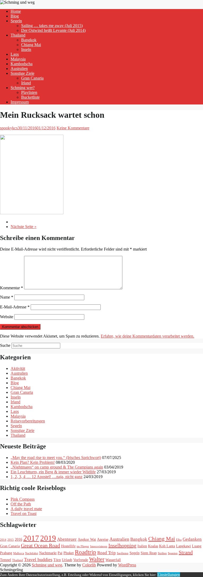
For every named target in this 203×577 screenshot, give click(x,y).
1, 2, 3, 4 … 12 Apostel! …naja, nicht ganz (46, 476)
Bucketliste (30, 97)
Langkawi (183, 546)
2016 (18, 539)
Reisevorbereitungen (28, 421)
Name (6, 297)
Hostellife (68, 546)
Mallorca (18, 553)
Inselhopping (122, 545)
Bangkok (28, 40)
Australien (19, 68)
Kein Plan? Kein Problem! (33, 462)
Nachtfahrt (31, 553)
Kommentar (11, 288)
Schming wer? (23, 87)
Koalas (153, 546)
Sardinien (122, 553)
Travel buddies (38, 559)
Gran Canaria (32, 78)
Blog (15, 16)
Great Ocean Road (40, 545)
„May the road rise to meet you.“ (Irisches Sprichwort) (56, 457)
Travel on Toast (23, 513)
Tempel (5, 560)
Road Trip (106, 552)
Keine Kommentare (73, 128)
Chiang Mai (31, 44)
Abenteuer (67, 539)
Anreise (102, 539)
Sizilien (162, 553)
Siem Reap (149, 553)
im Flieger (83, 546)
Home (16, 11)
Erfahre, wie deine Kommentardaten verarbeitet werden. (147, 336)
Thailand (18, 35)
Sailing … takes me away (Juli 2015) (52, 25)
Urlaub (67, 560)
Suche (5, 345)
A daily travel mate (26, 508)
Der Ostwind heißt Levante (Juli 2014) (53, 30)
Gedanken (192, 539)
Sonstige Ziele (22, 73)
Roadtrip (85, 552)
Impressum (20, 102)
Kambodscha (22, 64)
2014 (3, 539)
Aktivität (18, 368)
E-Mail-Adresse (15, 307)
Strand (186, 552)
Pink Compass (23, 499)
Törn (57, 560)
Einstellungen (168, 574)
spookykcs (9, 128)
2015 (10, 539)
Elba (179, 539)
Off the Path (21, 504)
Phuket (68, 553)
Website (6, 316)
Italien (142, 546)
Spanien (173, 553)
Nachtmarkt (48, 553)
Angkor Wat (87, 539)
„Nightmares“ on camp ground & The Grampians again (57, 467)
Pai (60, 553)
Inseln (26, 49)
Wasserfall (113, 560)
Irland (26, 83)
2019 (48, 538)
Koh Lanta (167, 546)
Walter (96, 559)
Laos (15, 54)
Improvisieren (98, 546)
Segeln (16, 21)
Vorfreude (80, 560)
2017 (31, 538)
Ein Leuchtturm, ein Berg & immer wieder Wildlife (53, 472)
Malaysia (18, 59)
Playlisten (29, 92)
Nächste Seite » (23, 226)
